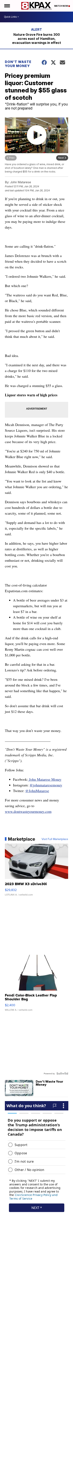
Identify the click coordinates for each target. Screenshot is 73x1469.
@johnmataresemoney (46, 785)
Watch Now (61, 6)
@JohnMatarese (37, 790)
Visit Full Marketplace (55, 839)
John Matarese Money (44, 779)
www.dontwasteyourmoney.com (28, 811)
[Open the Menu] (7, 6)
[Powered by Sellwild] (62, 1073)
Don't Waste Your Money (18, 64)
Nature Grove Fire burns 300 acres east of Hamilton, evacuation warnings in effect (36, 39)
